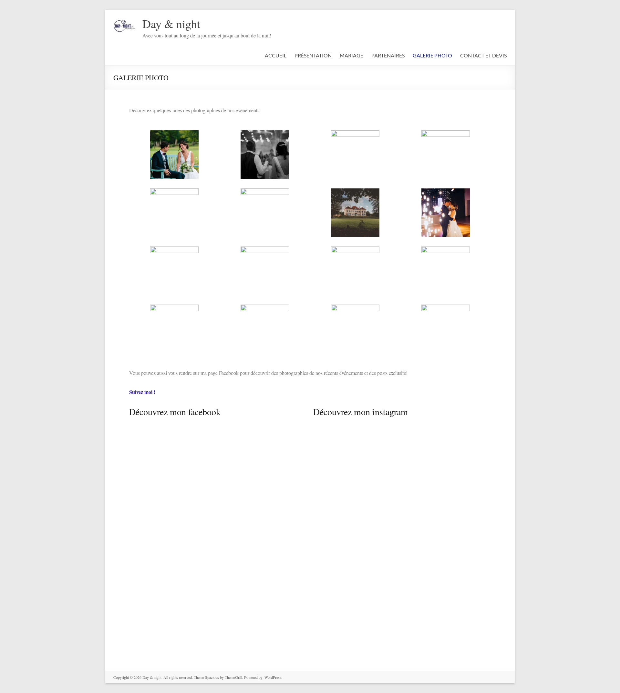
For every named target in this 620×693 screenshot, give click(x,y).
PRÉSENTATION (313, 55)
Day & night (171, 23)
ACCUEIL (275, 55)
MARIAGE (351, 55)
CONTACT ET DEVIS (483, 55)
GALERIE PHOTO (432, 55)
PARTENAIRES (388, 55)
